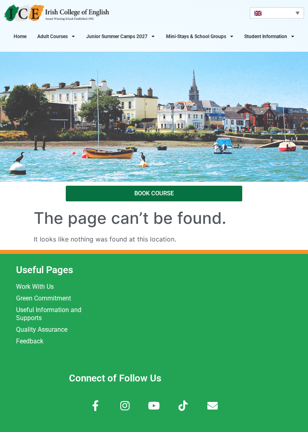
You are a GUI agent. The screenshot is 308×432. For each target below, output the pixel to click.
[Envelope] (212, 405)
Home (20, 36)
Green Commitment (43, 298)
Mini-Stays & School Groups (196, 36)
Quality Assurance (41, 329)
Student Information (265, 36)
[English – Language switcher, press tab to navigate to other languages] (277, 12)
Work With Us (35, 286)
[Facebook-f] (95, 405)
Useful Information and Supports (48, 314)
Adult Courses (52, 36)
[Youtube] (154, 405)
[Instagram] (125, 405)
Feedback (29, 341)
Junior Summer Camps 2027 (117, 36)
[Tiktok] (183, 405)
